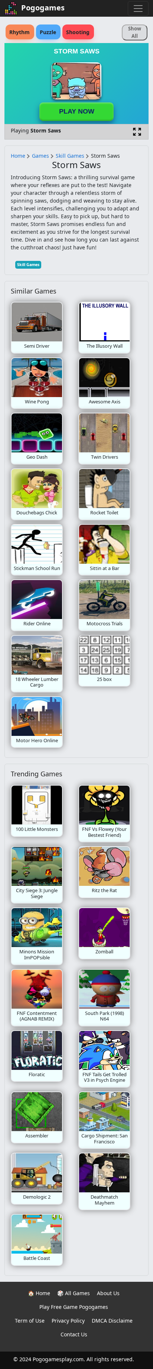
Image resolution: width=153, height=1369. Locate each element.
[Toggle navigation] (138, 8)
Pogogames (43, 8)
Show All (134, 32)
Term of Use (30, 1320)
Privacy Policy (68, 1320)
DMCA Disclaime (112, 1320)
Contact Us (74, 1334)
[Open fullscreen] (137, 132)
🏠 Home (39, 1293)
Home (18, 155)
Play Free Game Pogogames (73, 1306)
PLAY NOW (76, 111)
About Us (108, 1293)
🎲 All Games (73, 1293)
